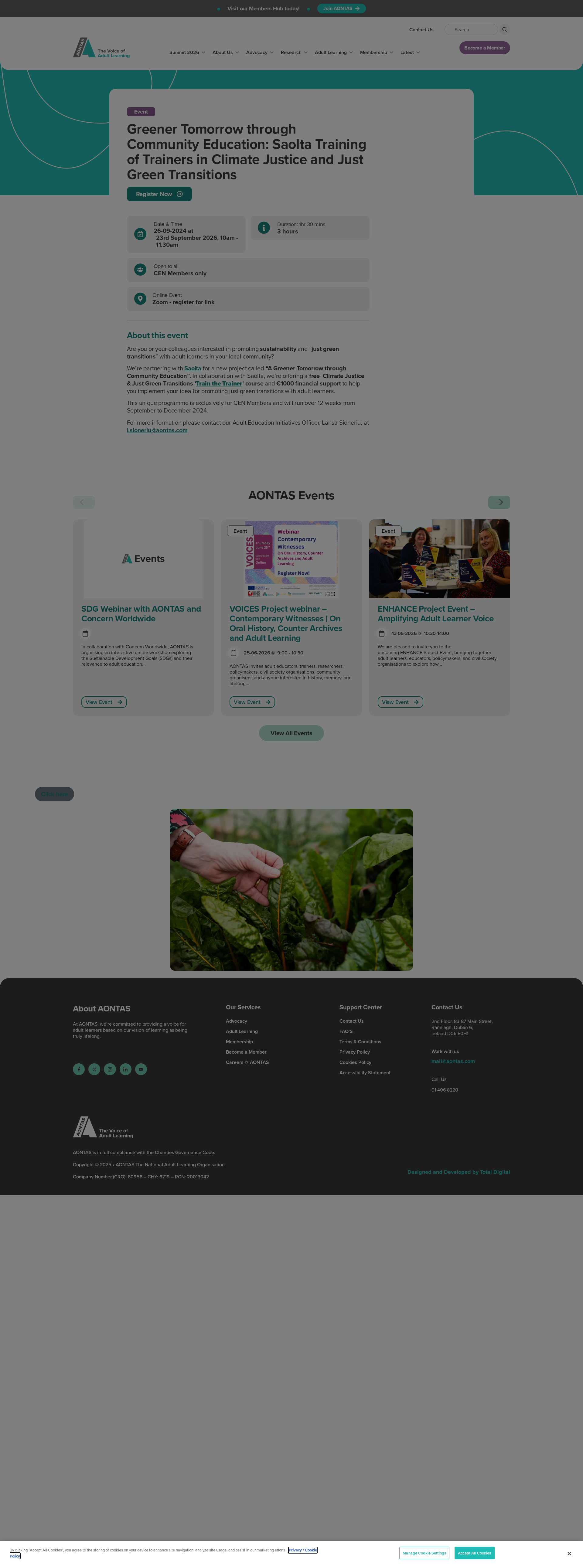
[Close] (569, 1553)
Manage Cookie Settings (424, 1553)
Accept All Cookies (474, 1553)
